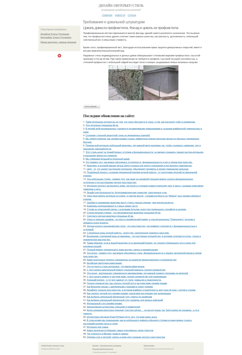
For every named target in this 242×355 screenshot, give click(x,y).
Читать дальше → (92, 106)
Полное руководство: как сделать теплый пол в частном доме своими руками (127, 283)
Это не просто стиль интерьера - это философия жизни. (116, 266)
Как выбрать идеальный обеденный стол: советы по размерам (119, 296)
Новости (120, 15)
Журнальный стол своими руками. (104, 303)
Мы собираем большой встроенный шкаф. (108, 158)
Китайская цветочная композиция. (104, 263)
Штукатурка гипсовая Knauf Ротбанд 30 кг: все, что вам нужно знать (122, 316)
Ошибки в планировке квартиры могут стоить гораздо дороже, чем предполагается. (130, 202)
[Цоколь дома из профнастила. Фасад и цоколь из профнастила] (143, 82)
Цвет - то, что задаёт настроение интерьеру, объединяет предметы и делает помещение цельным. (138, 168)
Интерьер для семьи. (98, 327)
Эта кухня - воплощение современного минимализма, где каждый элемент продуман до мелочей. (137, 273)
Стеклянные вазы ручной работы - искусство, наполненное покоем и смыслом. (128, 232)
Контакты (95, 345)
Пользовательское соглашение (110, 345)
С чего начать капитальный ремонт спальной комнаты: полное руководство (126, 269)
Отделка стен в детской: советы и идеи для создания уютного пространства (126, 337)
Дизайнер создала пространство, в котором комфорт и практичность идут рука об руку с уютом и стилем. (141, 290)
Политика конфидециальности (102, 349)
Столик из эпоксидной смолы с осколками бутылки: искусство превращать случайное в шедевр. (137, 209)
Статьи (132, 15)
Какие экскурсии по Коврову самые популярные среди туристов (120, 330)
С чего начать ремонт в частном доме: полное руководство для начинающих (127, 276)
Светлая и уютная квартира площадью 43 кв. (110, 216)
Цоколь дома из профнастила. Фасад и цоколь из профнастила (130, 28)
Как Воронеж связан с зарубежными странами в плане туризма (120, 286)
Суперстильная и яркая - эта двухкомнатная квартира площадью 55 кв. (124, 212)
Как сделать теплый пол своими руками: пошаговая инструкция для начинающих (129, 293)
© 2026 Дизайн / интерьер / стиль (52, 345)
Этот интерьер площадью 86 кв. (102, 125)
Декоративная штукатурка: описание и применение (113, 306)
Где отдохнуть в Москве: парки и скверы (107, 333)
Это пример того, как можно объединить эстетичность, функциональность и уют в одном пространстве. (139, 162)
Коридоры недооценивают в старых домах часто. (112, 205)
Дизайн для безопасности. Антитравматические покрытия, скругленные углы (127, 192)
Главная (107, 15)
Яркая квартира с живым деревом (58, 42)
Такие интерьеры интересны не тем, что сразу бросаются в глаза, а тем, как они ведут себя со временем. (140, 121)
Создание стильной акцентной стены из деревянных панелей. (118, 135)
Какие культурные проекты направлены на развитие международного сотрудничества (131, 259)
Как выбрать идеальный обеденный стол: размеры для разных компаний (125, 300)
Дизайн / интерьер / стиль (121, 5)
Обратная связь (149, 345)
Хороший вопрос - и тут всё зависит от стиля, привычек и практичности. (124, 279)
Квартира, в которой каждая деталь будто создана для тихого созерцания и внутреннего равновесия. (139, 165)
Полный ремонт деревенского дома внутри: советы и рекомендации (122, 249)
